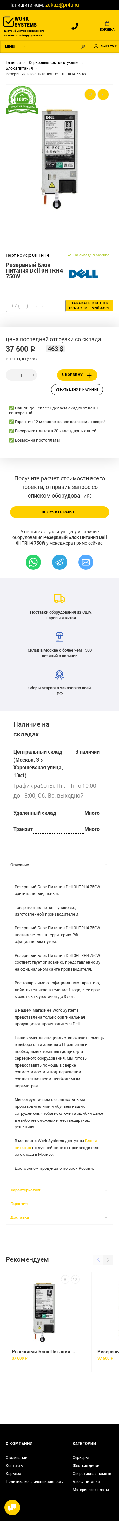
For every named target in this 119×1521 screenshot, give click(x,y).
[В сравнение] (65, 1279)
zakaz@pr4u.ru (62, 5)
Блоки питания (86, 1481)
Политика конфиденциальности (35, 1481)
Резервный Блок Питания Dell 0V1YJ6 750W (44, 1352)
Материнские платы (91, 1490)
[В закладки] (75, 1279)
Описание (19, 864)
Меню (10, 46)
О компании (16, 1457)
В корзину (72, 375)
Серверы (81, 1457)
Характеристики (25, 1190)
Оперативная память (92, 1473)
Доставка (19, 1217)
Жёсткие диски (86, 1465)
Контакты (14, 1465)
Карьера (13, 1473)
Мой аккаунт (96, 46)
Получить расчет (59, 512)
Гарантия (19, 1203)
